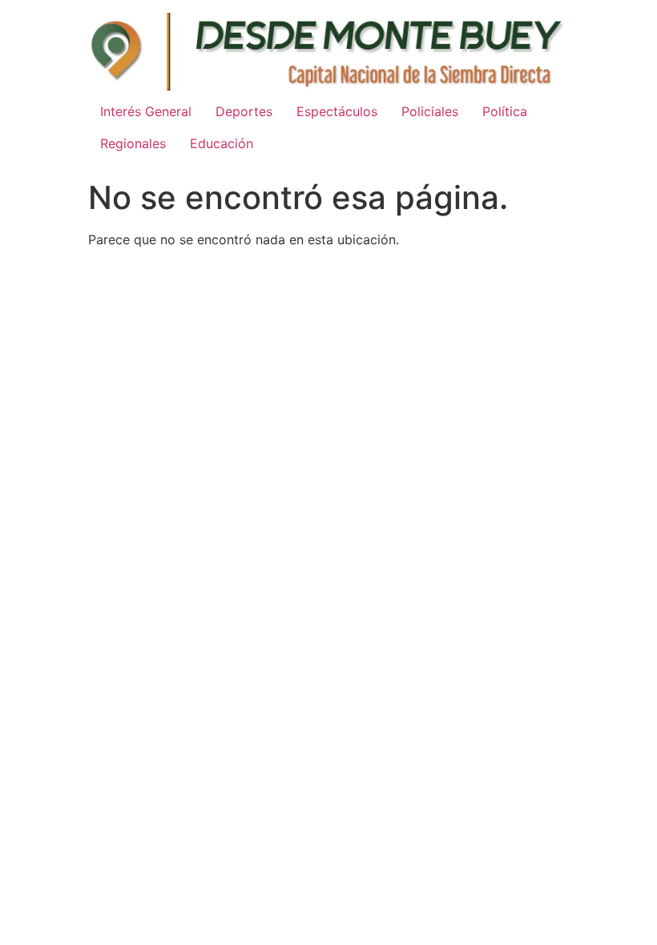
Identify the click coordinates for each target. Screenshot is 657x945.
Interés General (145, 111)
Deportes (244, 111)
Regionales (133, 143)
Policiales (429, 111)
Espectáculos (336, 111)
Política (504, 111)
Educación (221, 143)
